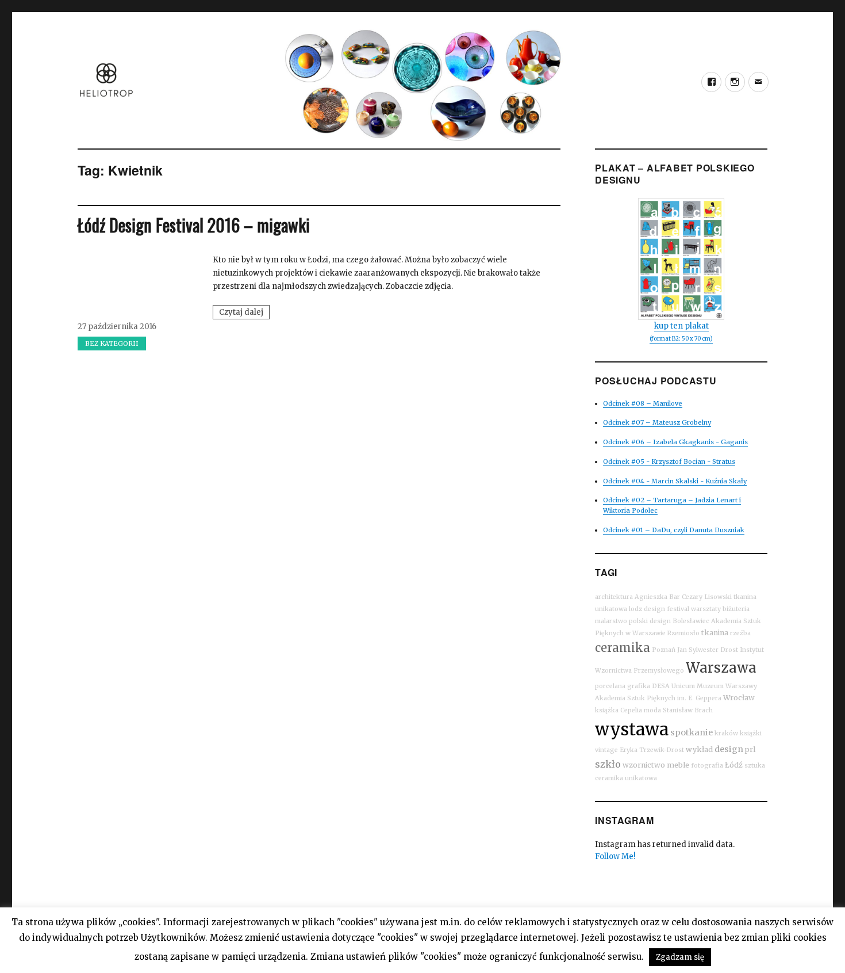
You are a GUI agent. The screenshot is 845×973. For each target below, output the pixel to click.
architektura (614, 597)
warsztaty (706, 609)
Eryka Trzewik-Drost (652, 750)
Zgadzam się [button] (680, 957)
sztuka (754, 765)
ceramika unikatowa (626, 778)
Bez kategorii (112, 343)
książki (751, 733)
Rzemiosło (683, 633)
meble (678, 765)
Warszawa (721, 667)
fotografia (707, 765)
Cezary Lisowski (707, 597)
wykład (699, 749)
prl (750, 749)
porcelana (610, 686)
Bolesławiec (691, 621)
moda (652, 710)
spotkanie (691, 732)
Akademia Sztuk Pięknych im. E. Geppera (658, 698)
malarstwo (611, 621)
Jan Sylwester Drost (707, 650)
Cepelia (631, 710)
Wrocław (739, 697)
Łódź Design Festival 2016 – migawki (194, 225)
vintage (606, 750)
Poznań (663, 650)
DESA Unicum (673, 686)
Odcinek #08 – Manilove (642, 403)
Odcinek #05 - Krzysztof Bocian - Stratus (669, 461)
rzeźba (740, 633)
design (729, 749)
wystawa (632, 729)
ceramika (622, 647)
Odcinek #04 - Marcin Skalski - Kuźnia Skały (675, 481)
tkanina (714, 632)
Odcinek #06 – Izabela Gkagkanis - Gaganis (675, 442)
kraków (726, 733)
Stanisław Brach (688, 710)
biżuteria (736, 609)
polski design (650, 621)
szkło (608, 764)
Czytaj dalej (244, 313)
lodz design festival (659, 609)
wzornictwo (644, 765)
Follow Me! (615, 856)
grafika (638, 686)
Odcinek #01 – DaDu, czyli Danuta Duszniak (673, 530)
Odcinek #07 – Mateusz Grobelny (657, 422)
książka (607, 710)
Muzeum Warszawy (727, 686)
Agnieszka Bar (657, 597)
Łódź (734, 765)
